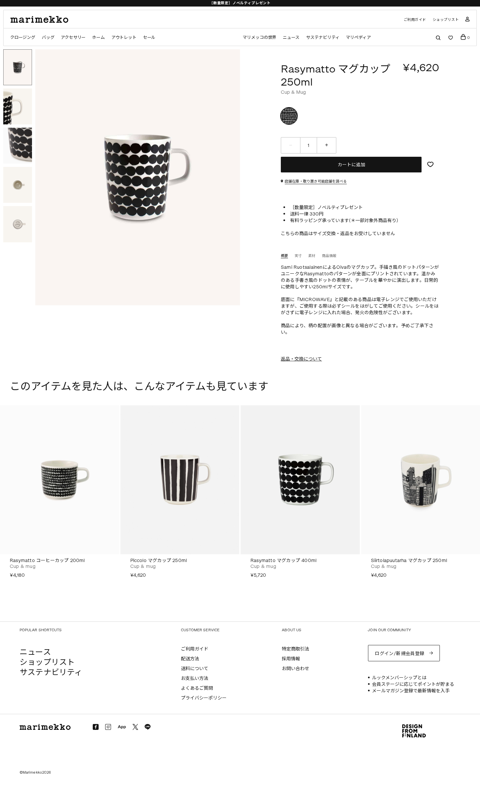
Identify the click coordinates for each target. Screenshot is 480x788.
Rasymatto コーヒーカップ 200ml (47, 560)
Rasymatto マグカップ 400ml (283, 560)
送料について (194, 668)
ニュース (291, 37)
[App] (122, 727)
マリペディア (358, 37)
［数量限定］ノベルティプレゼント (240, 3)
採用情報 (291, 659)
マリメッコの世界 (259, 37)
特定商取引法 (295, 649)
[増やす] (326, 145)
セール (149, 37)
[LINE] (148, 727)
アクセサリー (73, 37)
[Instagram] (108, 727)
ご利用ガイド (415, 20)
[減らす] (290, 145)
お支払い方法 (194, 678)
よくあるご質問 (197, 688)
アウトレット (123, 37)
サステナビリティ (322, 37)
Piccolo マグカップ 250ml (158, 560)
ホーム (98, 37)
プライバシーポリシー (204, 698)
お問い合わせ (295, 668)
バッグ (48, 37)
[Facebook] (96, 727)
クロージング (22, 37)
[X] (135, 727)
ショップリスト (446, 20)
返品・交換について (301, 359)
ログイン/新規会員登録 (399, 653)
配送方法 (190, 659)
